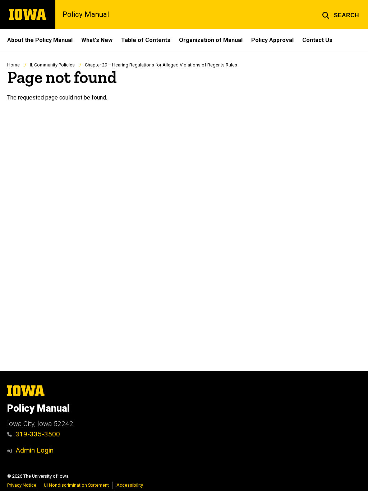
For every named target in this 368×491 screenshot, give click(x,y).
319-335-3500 (37, 434)
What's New (96, 40)
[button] (340, 14)
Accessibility (129, 485)
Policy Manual (86, 14)
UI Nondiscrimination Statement (76, 485)
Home (13, 65)
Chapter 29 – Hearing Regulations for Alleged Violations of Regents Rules (161, 65)
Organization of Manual (211, 40)
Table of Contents (145, 40)
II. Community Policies (52, 65)
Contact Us (317, 40)
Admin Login (34, 450)
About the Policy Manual (40, 40)
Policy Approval (272, 40)
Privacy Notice (21, 485)
